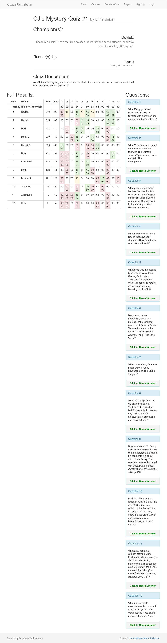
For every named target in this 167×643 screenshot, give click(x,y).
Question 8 (134, 393)
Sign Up (141, 4)
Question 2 (134, 138)
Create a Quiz (112, 4)
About (84, 4)
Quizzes (95, 4)
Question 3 (134, 180)
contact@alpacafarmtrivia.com (144, 638)
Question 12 (135, 595)
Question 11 (135, 543)
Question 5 (134, 262)
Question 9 (134, 439)
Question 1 (134, 102)
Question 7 (134, 357)
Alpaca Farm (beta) (19, 4)
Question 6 (134, 308)
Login (152, 4)
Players (128, 4)
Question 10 (135, 491)
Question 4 (134, 226)
